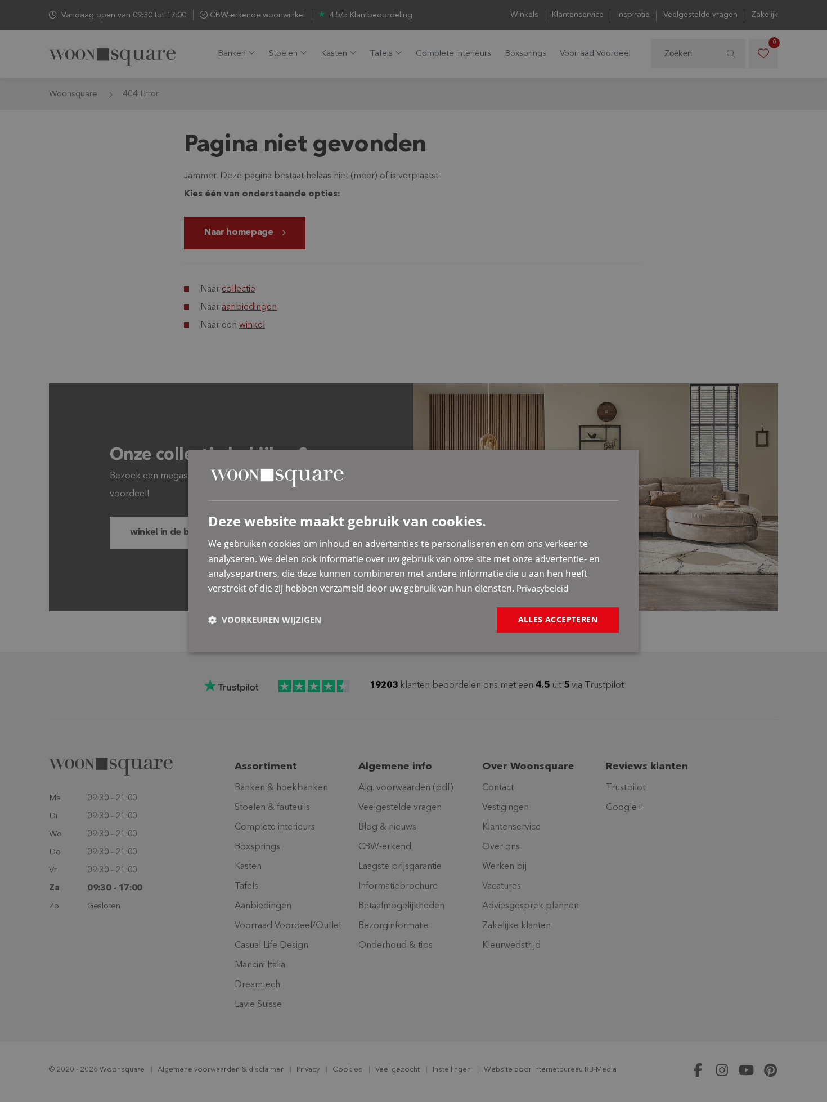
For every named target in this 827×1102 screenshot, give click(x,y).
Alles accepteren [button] (557, 619)
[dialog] (413, 551)
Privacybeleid (542, 588)
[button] (264, 619)
